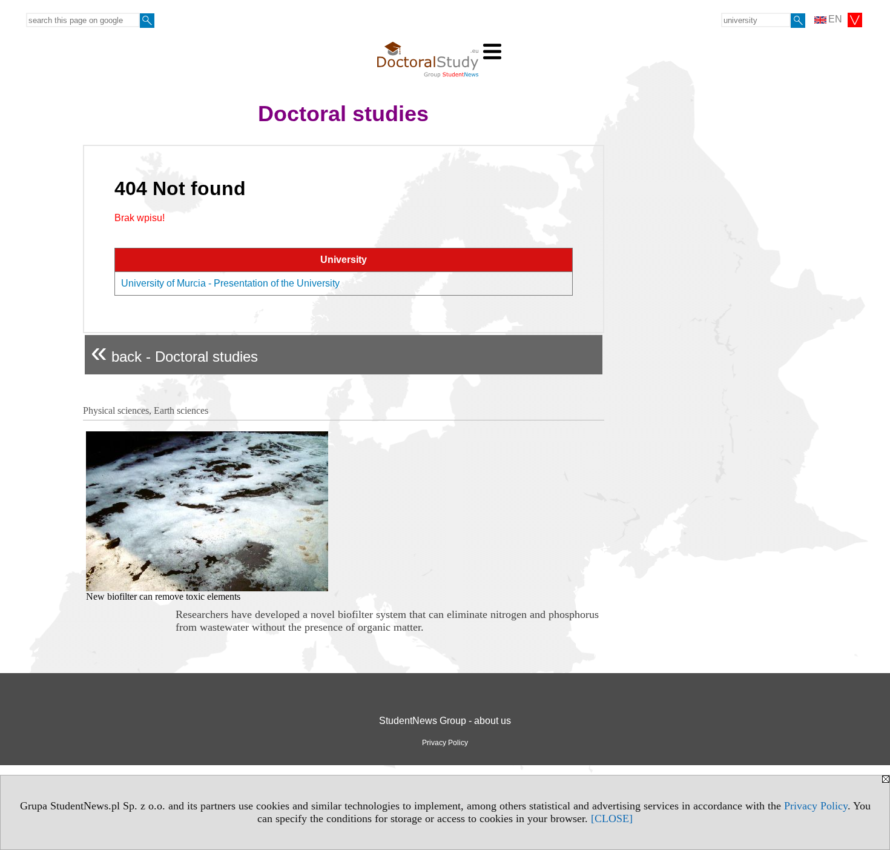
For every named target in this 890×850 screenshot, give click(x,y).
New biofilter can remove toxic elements (163, 596)
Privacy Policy (816, 806)
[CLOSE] (612, 818)
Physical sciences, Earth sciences (145, 410)
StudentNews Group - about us (445, 721)
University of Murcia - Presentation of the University (230, 283)
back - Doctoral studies (174, 352)
